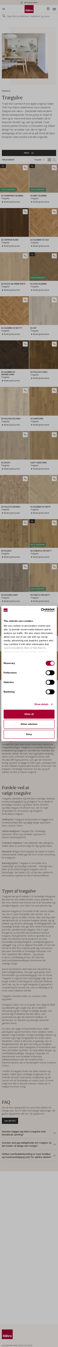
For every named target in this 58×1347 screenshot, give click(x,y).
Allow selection (29, 724)
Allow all (29, 714)
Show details (41, 704)
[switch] (50, 672)
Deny (29, 734)
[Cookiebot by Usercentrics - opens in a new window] (41, 610)
